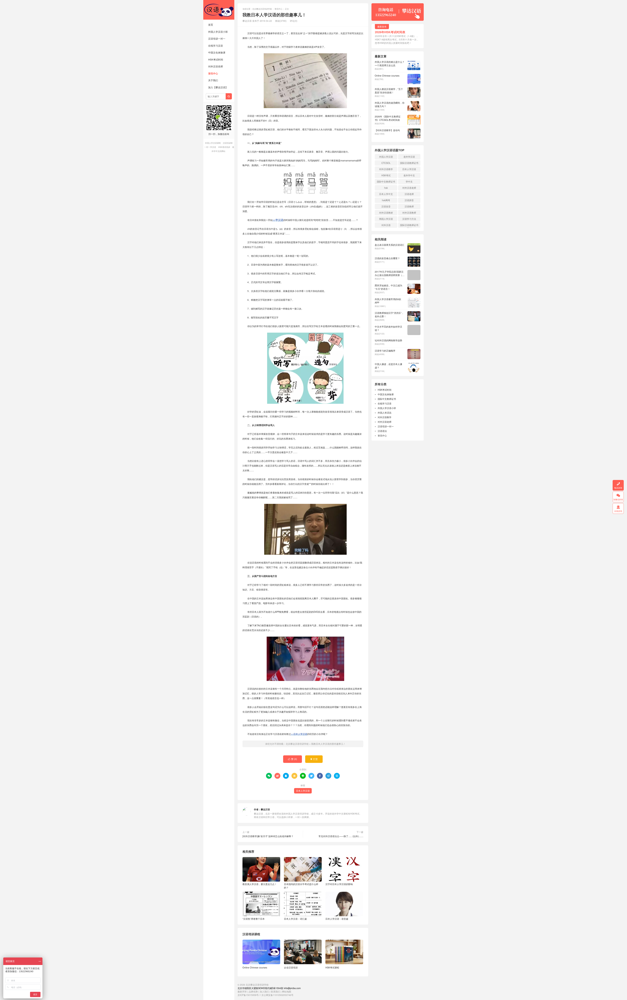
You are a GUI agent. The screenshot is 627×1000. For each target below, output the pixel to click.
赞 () (292, 759)
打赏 (314, 759)
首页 (210, 24)
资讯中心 (213, 73)
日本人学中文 (386, 194)
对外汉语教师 (409, 212)
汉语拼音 (409, 200)
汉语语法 (382, 431)
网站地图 (286, 991)
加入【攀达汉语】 (218, 87)
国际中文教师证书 (386, 181)
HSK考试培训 (224, 147)
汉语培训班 (228, 142)
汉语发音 (386, 206)
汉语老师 (409, 194)
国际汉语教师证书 (409, 163)
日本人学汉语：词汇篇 (295, 918)
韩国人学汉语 (386, 218)
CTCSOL (386, 163)
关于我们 (213, 80)
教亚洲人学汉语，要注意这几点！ (259, 884)
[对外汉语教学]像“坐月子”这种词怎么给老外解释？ (267, 836)
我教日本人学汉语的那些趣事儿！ (328, 743)
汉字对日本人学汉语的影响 (339, 884)
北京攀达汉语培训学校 (218, 10)
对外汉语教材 (386, 212)
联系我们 (276, 991)
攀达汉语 (265, 809)
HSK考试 (386, 175)
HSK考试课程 (332, 967)
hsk (386, 187)
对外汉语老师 (215, 66)
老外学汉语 (409, 156)
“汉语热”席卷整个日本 (253, 918)
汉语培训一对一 (216, 38)
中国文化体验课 (216, 52)
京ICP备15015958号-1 (249, 995)
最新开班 (242, 991)
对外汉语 (386, 225)
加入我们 (264, 991)
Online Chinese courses (254, 967)
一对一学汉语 (210, 147)
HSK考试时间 (215, 59)
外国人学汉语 (386, 156)
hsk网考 (386, 200)
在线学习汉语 (215, 45)
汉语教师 (409, 206)
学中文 (409, 181)
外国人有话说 (384, 412)
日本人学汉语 (303, 790)
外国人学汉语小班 (218, 31)
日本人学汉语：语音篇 (336, 918)
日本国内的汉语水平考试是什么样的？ (301, 885)
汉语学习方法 (409, 218)
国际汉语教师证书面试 (409, 225)
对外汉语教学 (386, 169)
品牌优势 (253, 991)
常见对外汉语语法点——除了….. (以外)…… (341, 836)
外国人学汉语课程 (213, 142)
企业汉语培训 (291, 967)
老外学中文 (409, 175)
